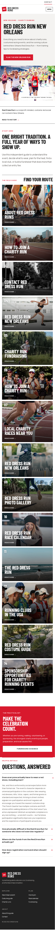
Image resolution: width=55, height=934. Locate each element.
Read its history (10, 119)
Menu (49, 9)
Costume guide (7, 898)
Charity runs (6, 902)
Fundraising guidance (27, 749)
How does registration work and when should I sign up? (27, 851)
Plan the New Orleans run (18, 57)
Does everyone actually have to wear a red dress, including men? (27, 778)
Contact (48, 2)
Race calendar (34, 898)
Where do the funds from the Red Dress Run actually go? (27, 840)
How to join (32, 895)
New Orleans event (8, 895)
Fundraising (33, 902)
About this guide (7, 913)
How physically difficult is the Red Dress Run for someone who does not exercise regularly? (27, 830)
